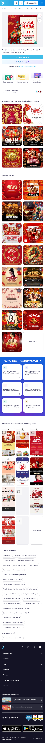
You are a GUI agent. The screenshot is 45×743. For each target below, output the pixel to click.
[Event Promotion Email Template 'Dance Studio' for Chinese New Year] (22, 442)
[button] (39, 15)
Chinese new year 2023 (26, 560)
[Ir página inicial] (2, 3)
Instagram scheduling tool (11, 598)
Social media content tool (11, 618)
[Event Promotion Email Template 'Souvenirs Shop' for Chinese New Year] (22, 471)
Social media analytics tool (31, 603)
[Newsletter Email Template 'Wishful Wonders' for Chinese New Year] (22, 530)
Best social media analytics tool (13, 570)
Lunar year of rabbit (19, 565)
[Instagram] (28, 647)
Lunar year (6, 565)
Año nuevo (6, 555)
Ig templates (33, 589)
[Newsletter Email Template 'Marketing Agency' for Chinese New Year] (8, 501)
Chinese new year (9, 560)
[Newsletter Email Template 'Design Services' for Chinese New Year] (8, 530)
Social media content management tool (16, 613)
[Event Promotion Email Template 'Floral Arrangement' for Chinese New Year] (8, 442)
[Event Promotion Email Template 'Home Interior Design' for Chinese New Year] (8, 471)
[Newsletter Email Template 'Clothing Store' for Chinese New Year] (36, 471)
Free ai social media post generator (14, 575)
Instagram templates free (11, 603)
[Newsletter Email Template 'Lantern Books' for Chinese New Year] (36, 501)
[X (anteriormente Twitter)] (34, 647)
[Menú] (42, 3)
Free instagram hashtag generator (14, 589)
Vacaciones (17, 555)
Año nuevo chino (30, 555)
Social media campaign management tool (16, 608)
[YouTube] (40, 647)
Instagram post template (11, 594)
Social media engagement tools (13, 622)
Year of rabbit (34, 565)
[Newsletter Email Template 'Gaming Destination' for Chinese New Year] (22, 501)
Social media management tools (13, 627)
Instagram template (30, 598)
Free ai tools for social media (12, 579)
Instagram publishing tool (31, 594)
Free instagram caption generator (14, 584)
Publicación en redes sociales (12, 638)
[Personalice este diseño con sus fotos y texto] (22, 29)
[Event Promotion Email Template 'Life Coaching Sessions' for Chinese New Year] (36, 442)
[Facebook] (22, 647)
